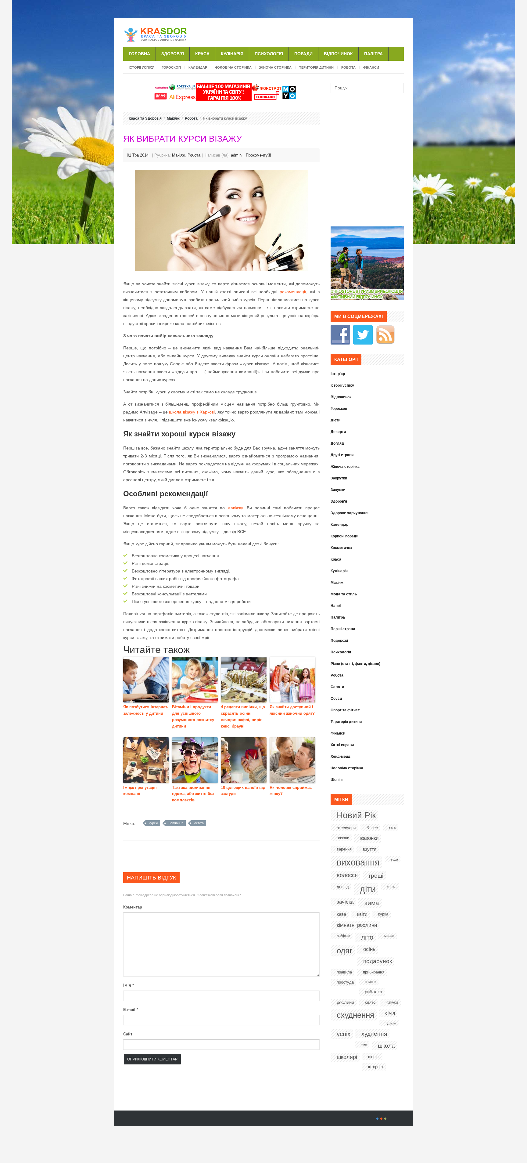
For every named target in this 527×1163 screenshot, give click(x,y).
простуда (345, 982)
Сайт (127, 1034)
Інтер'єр (338, 374)
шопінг (374, 1056)
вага (392, 827)
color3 (385, 1119)
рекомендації (293, 291)
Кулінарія (232, 53)
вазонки (369, 838)
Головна (139, 53)
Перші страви (343, 629)
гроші (376, 875)
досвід (343, 886)
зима (371, 902)
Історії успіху (141, 67)
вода (394, 859)
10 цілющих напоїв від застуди (243, 790)
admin (236, 155)
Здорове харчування (349, 513)
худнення (374, 1034)
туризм (390, 1023)
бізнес (372, 827)
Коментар (132, 907)
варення (344, 849)
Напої (336, 606)
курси (153, 823)
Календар (197, 67)
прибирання (373, 972)
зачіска (345, 902)
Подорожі (339, 640)
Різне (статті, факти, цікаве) (355, 664)
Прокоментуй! (258, 155)
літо (367, 937)
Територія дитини (316, 67)
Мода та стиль (344, 594)
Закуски (338, 490)
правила (344, 972)
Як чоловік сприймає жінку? (291, 790)
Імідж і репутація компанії (140, 790)
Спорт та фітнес (345, 710)
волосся (347, 875)
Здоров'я (339, 501)
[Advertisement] (332, 32)
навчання (176, 823)
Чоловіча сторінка (233, 67)
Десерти (338, 432)
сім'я (390, 1013)
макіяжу (235, 507)
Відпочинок (338, 53)
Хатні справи (342, 745)
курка (383, 914)
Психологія (269, 53)
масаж (389, 935)
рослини (345, 1002)
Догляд (337, 443)
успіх (343, 1034)
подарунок (377, 961)
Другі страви (342, 455)
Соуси (336, 698)
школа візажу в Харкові (192, 412)
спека (392, 1002)
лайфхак (343, 935)
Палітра (373, 53)
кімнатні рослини (357, 925)
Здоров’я (172, 53)
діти (368, 889)
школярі (347, 1057)
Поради (303, 53)
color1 (377, 1119)
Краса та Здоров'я (145, 118)
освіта (199, 823)
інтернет (375, 1066)
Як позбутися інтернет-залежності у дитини (145, 710)
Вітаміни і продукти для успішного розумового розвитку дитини (193, 716)
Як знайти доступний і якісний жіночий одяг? (292, 710)
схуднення (355, 1015)
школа (386, 1045)
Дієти (335, 420)
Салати (337, 687)
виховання (358, 862)
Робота (348, 67)
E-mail (130, 1009)
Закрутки (339, 478)
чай (364, 1044)
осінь (369, 949)
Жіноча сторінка (275, 67)
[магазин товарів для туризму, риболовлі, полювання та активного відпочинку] (367, 298)
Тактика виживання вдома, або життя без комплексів (193, 794)
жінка (391, 886)
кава (341, 914)
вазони (343, 838)
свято (370, 1002)
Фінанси (371, 67)
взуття (369, 849)
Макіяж (173, 118)
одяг (344, 950)
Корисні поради (344, 536)
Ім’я (128, 985)
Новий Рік (356, 815)
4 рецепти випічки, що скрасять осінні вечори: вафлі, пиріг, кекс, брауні (243, 716)
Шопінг (337, 780)
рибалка (373, 991)
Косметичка (341, 548)
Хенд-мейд (340, 756)
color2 (381, 1119)
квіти (362, 914)
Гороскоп (171, 67)
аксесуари (346, 827)
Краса (202, 53)
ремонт (370, 982)
